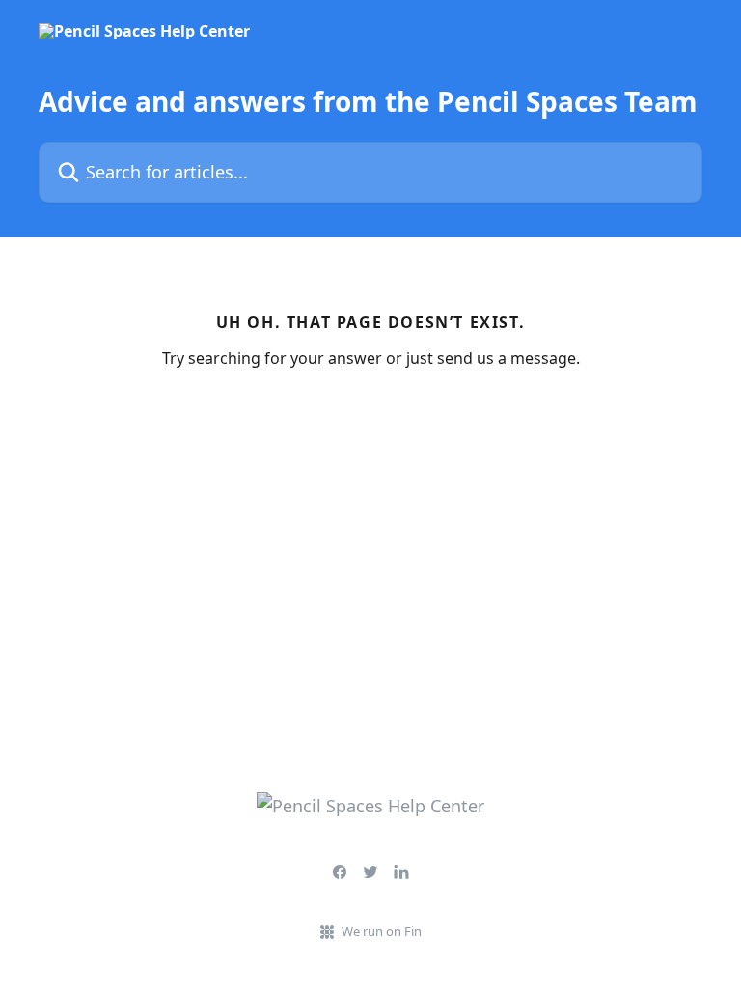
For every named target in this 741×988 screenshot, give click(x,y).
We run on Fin (382, 931)
